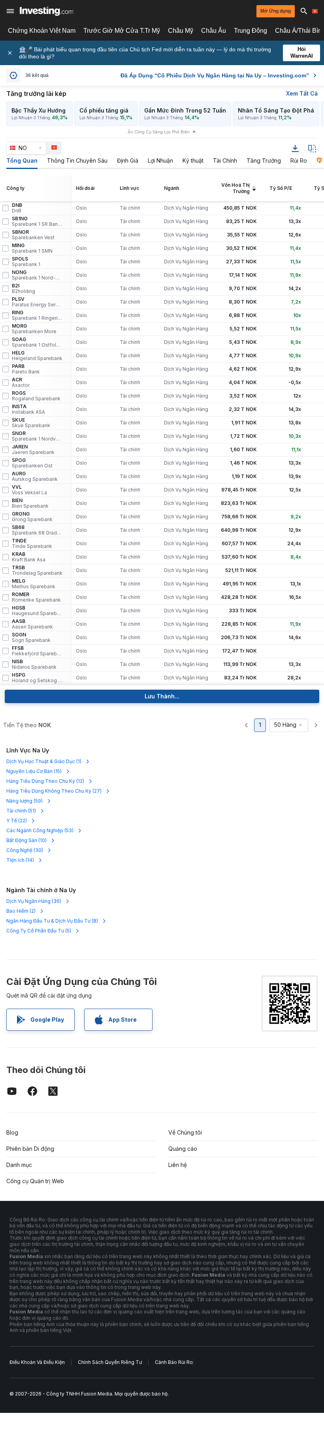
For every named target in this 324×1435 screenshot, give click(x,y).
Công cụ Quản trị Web (35, 1181)
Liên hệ (177, 1164)
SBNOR (33, 234)
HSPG (37, 677)
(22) (16, 820)
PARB (26, 369)
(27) (54, 791)
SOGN (31, 637)
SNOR (37, 436)
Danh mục (19, 1164)
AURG (35, 476)
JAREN (33, 449)
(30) (24, 850)
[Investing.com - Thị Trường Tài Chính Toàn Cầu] (46, 11)
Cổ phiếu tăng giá (103, 110)
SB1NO (37, 221)
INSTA (28, 409)
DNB (17, 208)
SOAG (37, 342)
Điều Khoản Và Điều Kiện (37, 1362)
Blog (12, 1132)
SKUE (31, 422)
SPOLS (26, 261)
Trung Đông (250, 30)
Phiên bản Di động (30, 1148)
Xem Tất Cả (302, 93)
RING (37, 315)
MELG (33, 583)
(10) (26, 840)
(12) (45, 781)
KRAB (28, 557)
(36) (33, 901)
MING (32, 248)
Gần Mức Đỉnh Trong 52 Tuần (185, 110)
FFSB (37, 651)
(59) (24, 801)
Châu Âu (213, 30)
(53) (39, 830)
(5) (38, 931)
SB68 (37, 530)
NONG (37, 275)
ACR (21, 382)
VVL (29, 489)
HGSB (37, 610)
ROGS (36, 395)
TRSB (37, 570)
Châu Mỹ (180, 30)
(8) (52, 921)
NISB (34, 664)
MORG (34, 328)
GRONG (32, 516)
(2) (21, 911)
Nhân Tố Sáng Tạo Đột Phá (276, 110)
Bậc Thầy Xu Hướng (38, 110)
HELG (37, 355)
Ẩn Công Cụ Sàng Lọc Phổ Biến (159, 131)
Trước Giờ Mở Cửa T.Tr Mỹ (121, 30)
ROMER (36, 597)
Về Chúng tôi (185, 1132)
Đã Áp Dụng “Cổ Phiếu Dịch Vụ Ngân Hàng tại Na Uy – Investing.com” (215, 75)
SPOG (32, 463)
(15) (34, 771)
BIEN (30, 503)
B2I (23, 288)
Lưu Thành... (162, 696)
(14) (20, 860)
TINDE (32, 543)
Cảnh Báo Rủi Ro (174, 1362)
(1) (43, 761)
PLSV (37, 302)
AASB (32, 624)
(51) (21, 811)
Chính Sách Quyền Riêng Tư (110, 1362)
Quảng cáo (182, 1148)
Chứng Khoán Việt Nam (41, 30)
